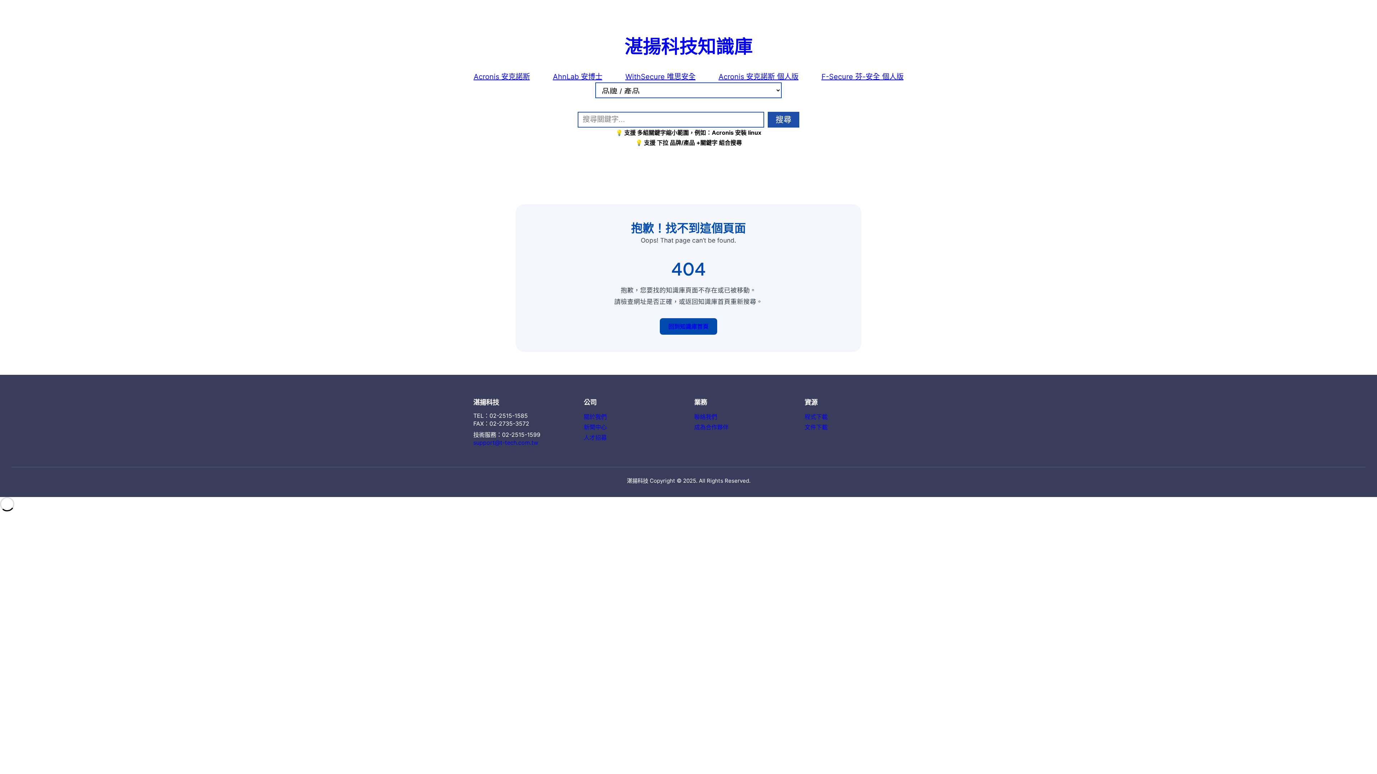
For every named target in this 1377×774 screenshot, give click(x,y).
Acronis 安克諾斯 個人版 (759, 76)
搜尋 (783, 119)
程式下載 (816, 416)
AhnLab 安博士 (577, 76)
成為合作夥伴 (711, 427)
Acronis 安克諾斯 (502, 76)
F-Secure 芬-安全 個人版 (863, 76)
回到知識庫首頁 (688, 326)
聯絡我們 (705, 416)
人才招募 (595, 437)
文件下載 (816, 427)
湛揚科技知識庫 (689, 45)
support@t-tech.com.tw (505, 442)
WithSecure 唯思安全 (660, 76)
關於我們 (595, 416)
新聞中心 (595, 427)
